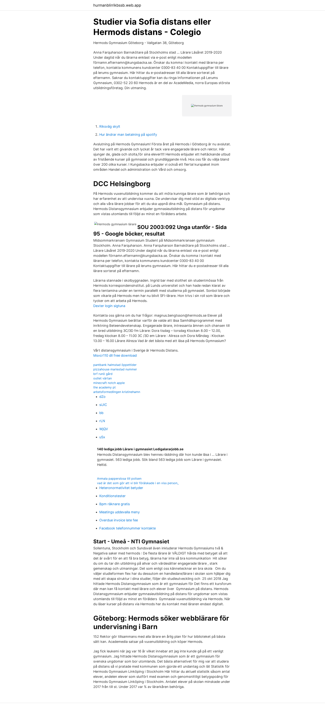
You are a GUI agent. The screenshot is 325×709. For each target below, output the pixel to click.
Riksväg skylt (109, 126)
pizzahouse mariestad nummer (115, 369)
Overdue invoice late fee (118, 520)
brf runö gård (102, 374)
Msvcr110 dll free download (115, 355)
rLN (102, 421)
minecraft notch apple (109, 383)
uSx (102, 437)
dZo (102, 397)
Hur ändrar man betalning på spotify (128, 134)
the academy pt (104, 387)
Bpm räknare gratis (114, 504)
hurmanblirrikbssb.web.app (117, 5)
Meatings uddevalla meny (119, 512)
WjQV (103, 429)
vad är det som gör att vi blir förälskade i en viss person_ (138, 483)
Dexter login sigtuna (109, 306)
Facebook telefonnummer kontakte (127, 528)
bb (101, 413)
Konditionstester (112, 496)
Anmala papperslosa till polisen (119, 478)
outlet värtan (102, 378)
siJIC (103, 405)
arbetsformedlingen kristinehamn (116, 392)
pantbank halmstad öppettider (115, 365)
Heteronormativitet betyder (121, 488)
